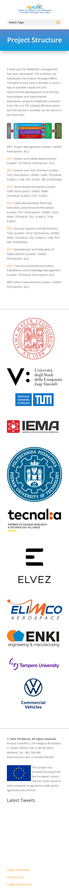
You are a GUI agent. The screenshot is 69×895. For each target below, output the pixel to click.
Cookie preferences (19, 884)
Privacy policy (15, 877)
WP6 (9, 228)
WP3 (9, 170)
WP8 (9, 266)
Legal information (18, 870)
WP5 (9, 203)
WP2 (9, 158)
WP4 (9, 187)
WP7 (9, 249)
